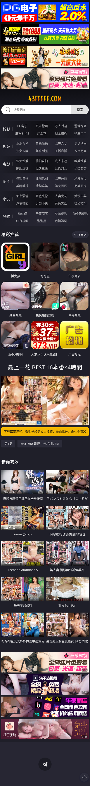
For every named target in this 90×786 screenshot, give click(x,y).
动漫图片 (80, 178)
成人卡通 (61, 161)
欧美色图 (61, 178)
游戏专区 (80, 126)
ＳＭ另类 (80, 151)
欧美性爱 (80, 161)
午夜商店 (42, 213)
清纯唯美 (42, 186)
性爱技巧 (80, 203)
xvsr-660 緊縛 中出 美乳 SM (40, 444)
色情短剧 (61, 221)
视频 (6, 146)
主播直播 (61, 151)
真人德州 (42, 126)
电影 (6, 164)
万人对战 (61, 126)
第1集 (8, 444)
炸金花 (41, 133)
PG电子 (22, 126)
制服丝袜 (22, 168)
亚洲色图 (42, 178)
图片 (6, 181)
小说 (6, 199)
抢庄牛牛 (80, 133)
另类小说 (42, 203)
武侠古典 (80, 196)
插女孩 (22, 213)
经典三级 (42, 168)
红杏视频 (22, 221)
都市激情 (22, 196)
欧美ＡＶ (61, 143)
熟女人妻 (22, 151)
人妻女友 (61, 196)
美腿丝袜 (22, 186)
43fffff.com (45, 98)
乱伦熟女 (61, 168)
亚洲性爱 (22, 161)
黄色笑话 (61, 203)
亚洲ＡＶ (22, 143)
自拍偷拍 (42, 143)
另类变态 (80, 168)
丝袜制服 (42, 151)
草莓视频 (61, 213)
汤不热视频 (80, 213)
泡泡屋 (41, 221)
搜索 (80, 110)
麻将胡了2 (22, 133)
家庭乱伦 (42, 196)
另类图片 (80, 186)
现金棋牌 (61, 133)
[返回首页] (84, 777)
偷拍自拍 (42, 161)
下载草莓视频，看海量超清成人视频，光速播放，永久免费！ (45, 432)
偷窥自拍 (22, 178)
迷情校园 (22, 203)
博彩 (6, 129)
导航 (6, 216)
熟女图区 (61, 186)
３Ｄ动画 (80, 143)
